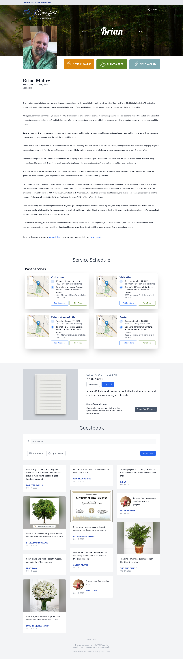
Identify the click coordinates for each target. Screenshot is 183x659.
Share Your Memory (146, 409)
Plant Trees (78, 303)
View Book (93, 384)
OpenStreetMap (94, 651)
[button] (38, 283)
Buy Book (108, 384)
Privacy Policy (84, 647)
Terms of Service (99, 647)
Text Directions (59, 303)
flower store (95, 237)
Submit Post (148, 453)
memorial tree (55, 237)
